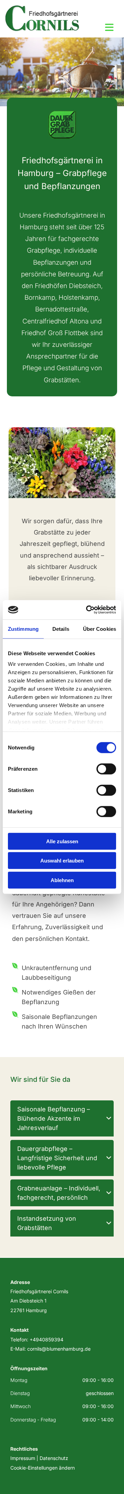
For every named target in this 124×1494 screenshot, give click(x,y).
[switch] (106, 768)
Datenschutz (54, 1458)
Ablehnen (62, 880)
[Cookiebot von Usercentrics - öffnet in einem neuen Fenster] (87, 609)
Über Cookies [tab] (99, 628)
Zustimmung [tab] (23, 628)
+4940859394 (46, 1339)
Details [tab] (60, 628)
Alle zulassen (62, 841)
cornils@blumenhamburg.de (59, 1349)
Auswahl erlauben (62, 861)
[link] (109, 1118)
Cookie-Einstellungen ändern (42, 1468)
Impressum (22, 1458)
